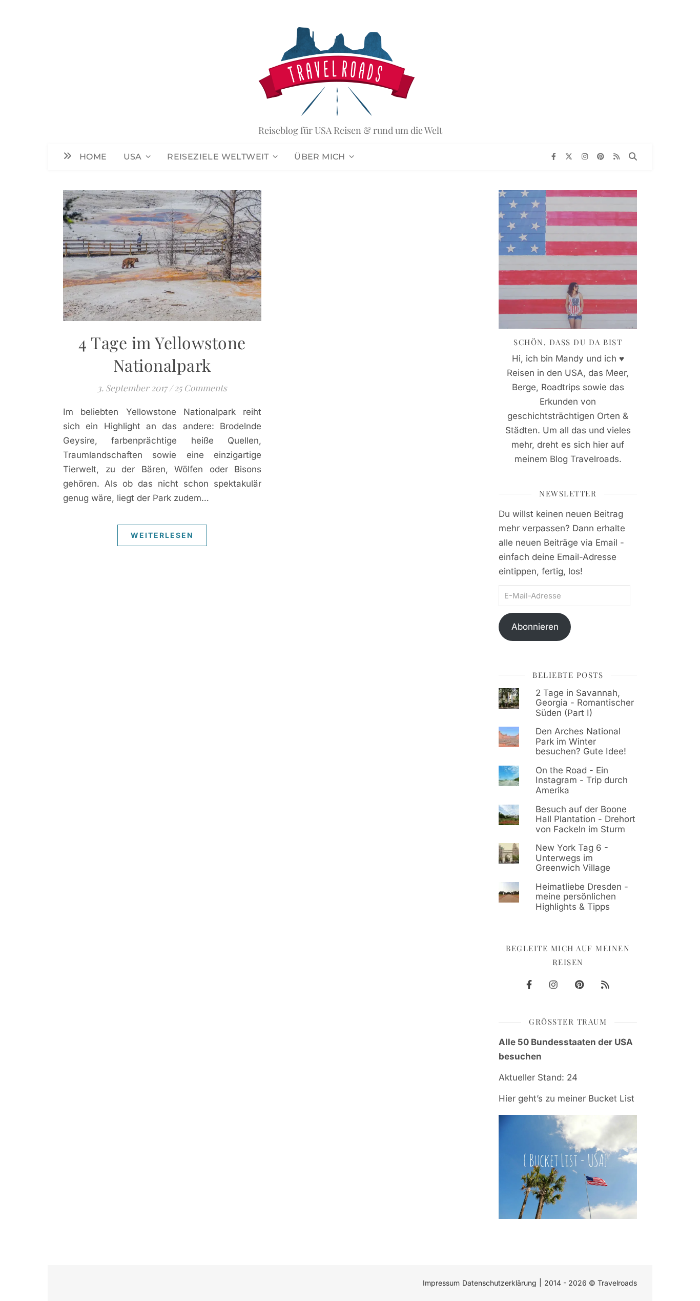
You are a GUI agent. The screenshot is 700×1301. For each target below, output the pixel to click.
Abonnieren (535, 627)
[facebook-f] (554, 156)
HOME (93, 157)
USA (132, 157)
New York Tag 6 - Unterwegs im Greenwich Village (573, 858)
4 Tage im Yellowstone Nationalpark (162, 353)
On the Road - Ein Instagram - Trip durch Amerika (582, 780)
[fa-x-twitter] (569, 156)
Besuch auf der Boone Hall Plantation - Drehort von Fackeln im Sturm (585, 819)
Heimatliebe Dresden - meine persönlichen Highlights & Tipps (582, 897)
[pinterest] (601, 156)
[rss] (616, 156)
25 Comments (200, 387)
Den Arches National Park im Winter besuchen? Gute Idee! (581, 741)
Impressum (441, 1282)
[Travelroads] (350, 72)
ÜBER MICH (319, 157)
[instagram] (586, 156)
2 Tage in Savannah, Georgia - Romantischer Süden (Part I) (585, 703)
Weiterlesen (162, 535)
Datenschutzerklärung (499, 1282)
